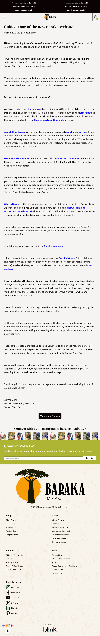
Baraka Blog (57, 555)
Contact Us (57, 573)
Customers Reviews (61, 534)
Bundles (9, 527)
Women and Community (18, 158)
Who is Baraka (12, 204)
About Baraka (58, 520)
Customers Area (59, 542)
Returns (9, 559)
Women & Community (62, 531)
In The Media (57, 570)
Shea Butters (12, 520)
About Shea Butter (14, 132)
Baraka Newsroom (54, 246)
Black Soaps (11, 524)
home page (34, 109)
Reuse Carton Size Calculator (64, 566)
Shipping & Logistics (15, 555)
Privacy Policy (12, 562)
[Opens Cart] (95, 17)
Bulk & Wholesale (13, 570)
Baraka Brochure (59, 538)
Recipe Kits (11, 531)
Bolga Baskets (12, 534)
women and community (68, 158)
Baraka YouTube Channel (48, 120)
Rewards (56, 524)
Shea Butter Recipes (61, 559)
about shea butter (75, 132)
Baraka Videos (67, 258)
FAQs (54, 562)
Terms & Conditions (14, 566)
